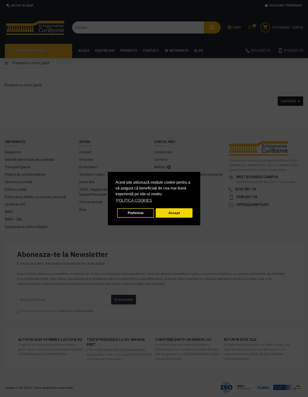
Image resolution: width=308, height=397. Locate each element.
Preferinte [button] (136, 213)
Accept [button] (174, 213)
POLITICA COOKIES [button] (134, 200)
